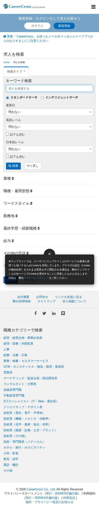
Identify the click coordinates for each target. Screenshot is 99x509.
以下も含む (17, 134)
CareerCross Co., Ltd (41, 489)
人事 (6, 349)
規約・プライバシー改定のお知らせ (49, 502)
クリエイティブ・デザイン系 (22, 407)
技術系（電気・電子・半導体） (24, 413)
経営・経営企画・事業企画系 (22, 337)
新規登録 (64, 25)
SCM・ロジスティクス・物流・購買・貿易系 (33, 366)
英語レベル (13, 120)
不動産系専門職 (13, 395)
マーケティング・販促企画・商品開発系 (30, 378)
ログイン (37, 25)
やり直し (33, 165)
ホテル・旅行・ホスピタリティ (24, 447)
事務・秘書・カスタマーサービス (25, 361)
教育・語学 (10, 459)
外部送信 (69, 498)
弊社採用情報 (22, 301)
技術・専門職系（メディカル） (24, 441)
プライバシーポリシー (36, 277)
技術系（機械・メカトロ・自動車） (27, 418)
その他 (7, 470)
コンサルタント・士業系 (19, 384)
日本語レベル (15, 142)
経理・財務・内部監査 (18, 343)
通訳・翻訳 (10, 465)
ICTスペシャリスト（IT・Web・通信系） (31, 401)
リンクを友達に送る (68, 297)
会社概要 (23, 297)
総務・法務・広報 (15, 355)
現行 (49, 493)
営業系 (7, 372)
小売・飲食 (10, 453)
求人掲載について (74, 301)
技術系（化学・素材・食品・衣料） (27, 424)
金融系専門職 (12, 389)
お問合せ (42, 297)
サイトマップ (46, 301)
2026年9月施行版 (66, 493)
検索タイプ (15, 71)
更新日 (10, 105)
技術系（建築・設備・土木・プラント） (30, 430)
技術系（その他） (15, 436)
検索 (14, 165)
